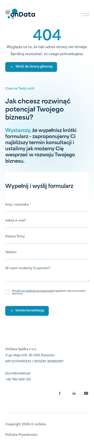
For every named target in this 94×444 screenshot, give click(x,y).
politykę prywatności (39, 291)
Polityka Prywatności (21, 435)
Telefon (11, 252)
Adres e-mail (15, 220)
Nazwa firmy (15, 236)
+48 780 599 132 (18, 379)
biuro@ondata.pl (17, 373)
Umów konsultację (30, 310)
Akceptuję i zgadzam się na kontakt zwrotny (48, 292)
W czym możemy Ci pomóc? (27, 268)
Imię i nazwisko (17, 204)
